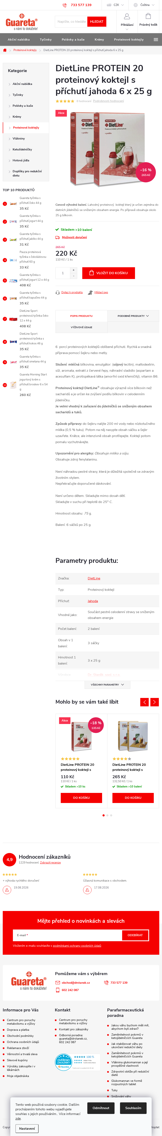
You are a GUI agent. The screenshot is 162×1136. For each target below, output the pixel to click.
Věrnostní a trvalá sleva (22, 1054)
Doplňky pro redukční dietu (27, 173)
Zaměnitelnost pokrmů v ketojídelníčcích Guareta (127, 1036)
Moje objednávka (18, 1076)
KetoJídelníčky (22, 149)
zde (18, 1118)
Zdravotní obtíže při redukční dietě (130, 1073)
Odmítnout (101, 1108)
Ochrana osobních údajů (23, 1042)
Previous (144, 702)
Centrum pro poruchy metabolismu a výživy (21, 1022)
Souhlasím (133, 1108)
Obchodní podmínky (20, 1036)
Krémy (17, 117)
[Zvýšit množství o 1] (73, 270)
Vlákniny (19, 139)
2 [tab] (107, 815)
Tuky (114, 1090)
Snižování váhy (121, 1096)
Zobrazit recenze (50, 863)
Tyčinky (18, 95)
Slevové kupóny (17, 1060)
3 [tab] (111, 815)
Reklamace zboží (18, 1048)
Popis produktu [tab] (81, 316)
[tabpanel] (81, 761)
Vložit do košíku (112, 273)
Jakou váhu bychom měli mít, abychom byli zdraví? (130, 1027)
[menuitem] (19, 39)
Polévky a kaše (23, 106)
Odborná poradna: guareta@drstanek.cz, (73, 1037)
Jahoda (93, 601)
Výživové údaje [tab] (81, 327)
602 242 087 (67, 1042)
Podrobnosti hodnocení (108, 101)
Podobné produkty (131, 316)
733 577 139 (119, 983)
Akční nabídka (22, 84)
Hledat (96, 21)
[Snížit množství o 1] (73, 276)
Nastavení (27, 1128)
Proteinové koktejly (26, 128)
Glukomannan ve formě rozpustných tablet (126, 1082)
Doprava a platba (18, 1030)
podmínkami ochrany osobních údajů (77, 946)
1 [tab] (104, 815)
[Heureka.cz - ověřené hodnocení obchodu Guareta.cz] (77, 1062)
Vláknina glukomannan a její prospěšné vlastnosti (129, 1064)
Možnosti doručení (74, 237)
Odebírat (135, 935)
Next (154, 702)
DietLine (94, 578)
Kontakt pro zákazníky (73, 1029)
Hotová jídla (21, 160)
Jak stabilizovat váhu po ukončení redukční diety (126, 1045)
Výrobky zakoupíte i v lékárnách (21, 1068)
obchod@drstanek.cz (76, 983)
